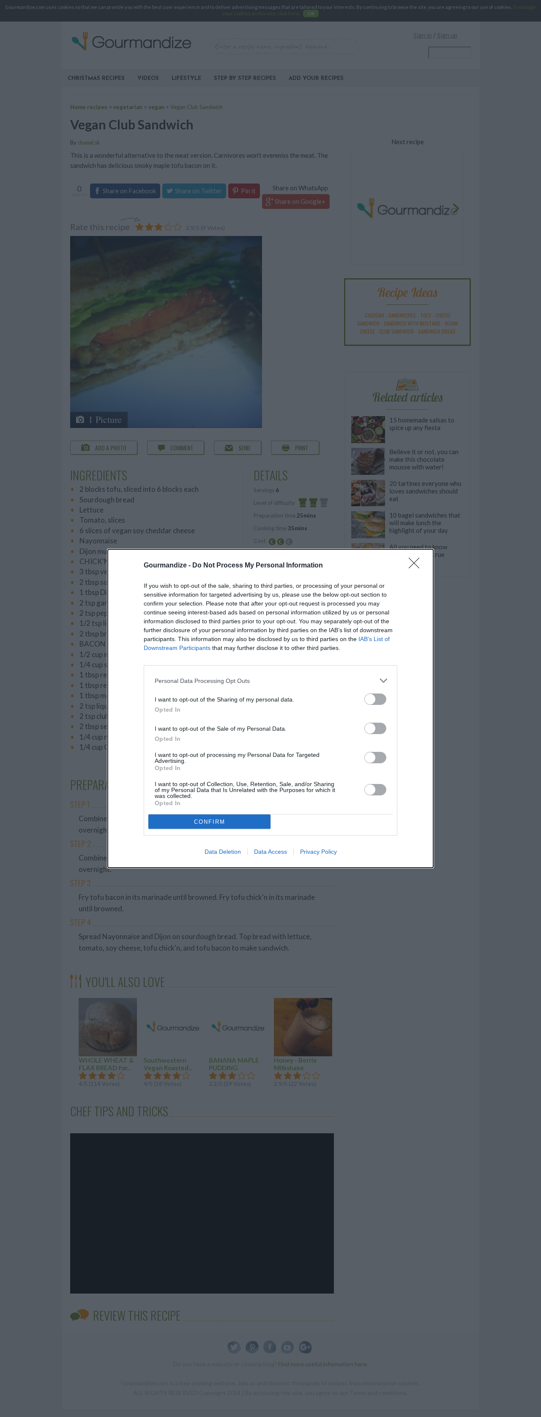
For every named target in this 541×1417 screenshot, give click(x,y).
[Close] (417, 566)
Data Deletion (223, 851)
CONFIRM (209, 822)
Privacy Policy (318, 851)
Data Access (270, 851)
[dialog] (270, 708)
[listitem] (270, 680)
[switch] (375, 699)
